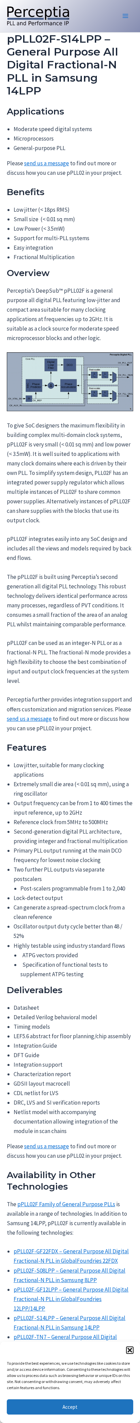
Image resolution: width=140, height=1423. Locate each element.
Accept (70, 1407)
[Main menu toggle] (126, 16)
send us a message (46, 163)
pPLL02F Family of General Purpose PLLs (66, 1204)
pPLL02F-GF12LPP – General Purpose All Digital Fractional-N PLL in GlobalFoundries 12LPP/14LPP (71, 1299)
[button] (129, 1350)
